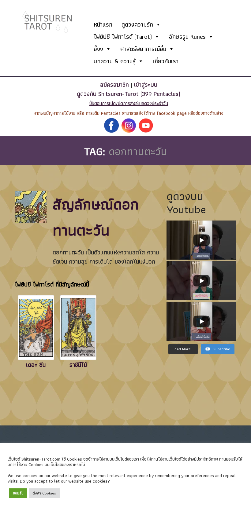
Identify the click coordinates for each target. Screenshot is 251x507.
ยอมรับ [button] (18, 493)
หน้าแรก (103, 24)
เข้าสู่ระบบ (145, 84)
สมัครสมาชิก (114, 84)
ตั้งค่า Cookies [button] (44, 493)
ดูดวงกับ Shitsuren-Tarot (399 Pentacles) (128, 94)
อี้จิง (98, 49)
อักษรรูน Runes (187, 37)
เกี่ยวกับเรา (165, 61)
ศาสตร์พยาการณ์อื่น (143, 49)
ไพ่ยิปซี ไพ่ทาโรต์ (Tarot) (123, 37)
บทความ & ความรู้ (115, 61)
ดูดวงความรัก (137, 24)
